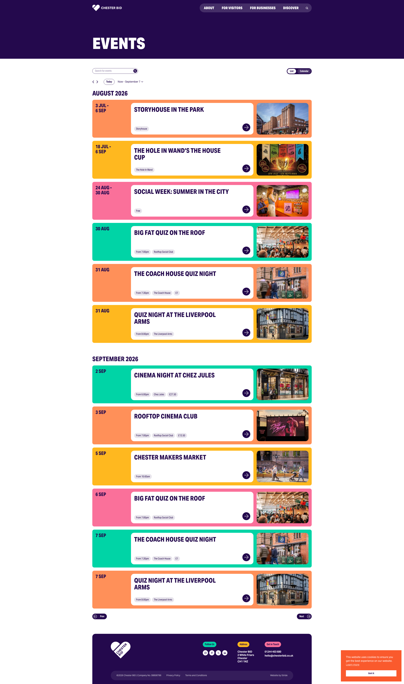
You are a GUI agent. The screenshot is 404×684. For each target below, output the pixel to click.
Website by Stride (279, 675)
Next (301, 616)
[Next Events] (97, 81)
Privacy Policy (173, 675)
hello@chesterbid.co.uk (279, 655)
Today (109, 81)
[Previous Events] (93, 81)
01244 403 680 (273, 651)
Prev (102, 616)
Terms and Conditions (196, 675)
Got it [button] (371, 673)
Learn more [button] (352, 664)
